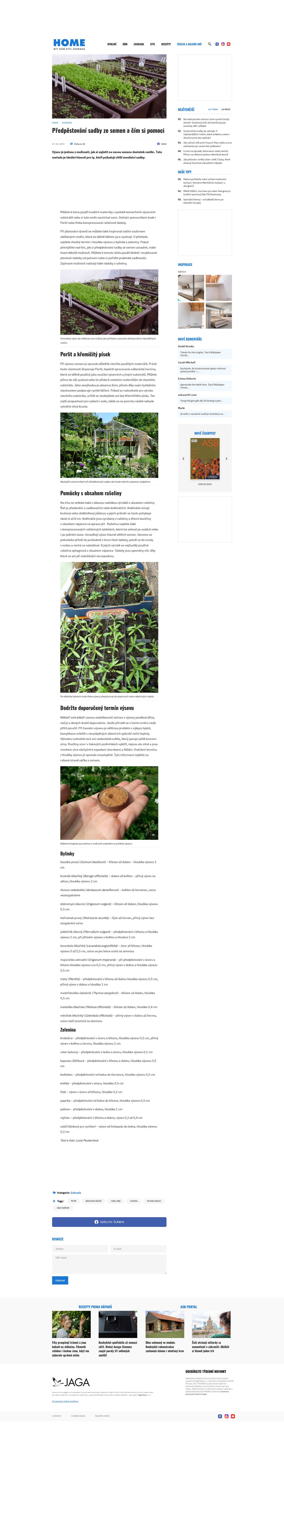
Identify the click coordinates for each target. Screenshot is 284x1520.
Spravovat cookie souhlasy (65, 1401)
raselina (134, 1201)
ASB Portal (188, 1306)
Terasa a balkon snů (189, 44)
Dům (125, 44)
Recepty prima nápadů (95, 1306)
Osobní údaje (78, 1416)
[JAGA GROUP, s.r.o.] (71, 1382)
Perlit (73, 1201)
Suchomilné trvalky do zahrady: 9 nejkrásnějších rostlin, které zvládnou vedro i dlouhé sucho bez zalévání (206, 134)
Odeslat (60, 1280)
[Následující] (226, 458)
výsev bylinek (63, 1207)
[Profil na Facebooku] (217, 44)
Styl (152, 44)
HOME (55, 122)
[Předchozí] (183, 458)
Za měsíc (226, 109)
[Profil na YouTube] (228, 44)
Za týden (213, 109)
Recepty (166, 44)
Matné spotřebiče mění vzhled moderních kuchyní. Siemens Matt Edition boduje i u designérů (204, 182)
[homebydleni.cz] (69, 44)
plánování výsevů (93, 1201)
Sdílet (163, 144)
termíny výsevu (154, 1201)
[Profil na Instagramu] (223, 44)
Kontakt (56, 1416)
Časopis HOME (102, 1416)
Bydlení (111, 44)
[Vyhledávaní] (209, 44)
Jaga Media (142, 1395)
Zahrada (139, 44)
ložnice (182, 271)
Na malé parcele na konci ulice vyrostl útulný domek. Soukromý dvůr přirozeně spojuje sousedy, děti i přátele (206, 122)
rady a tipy (115, 1201)
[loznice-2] (191, 288)
